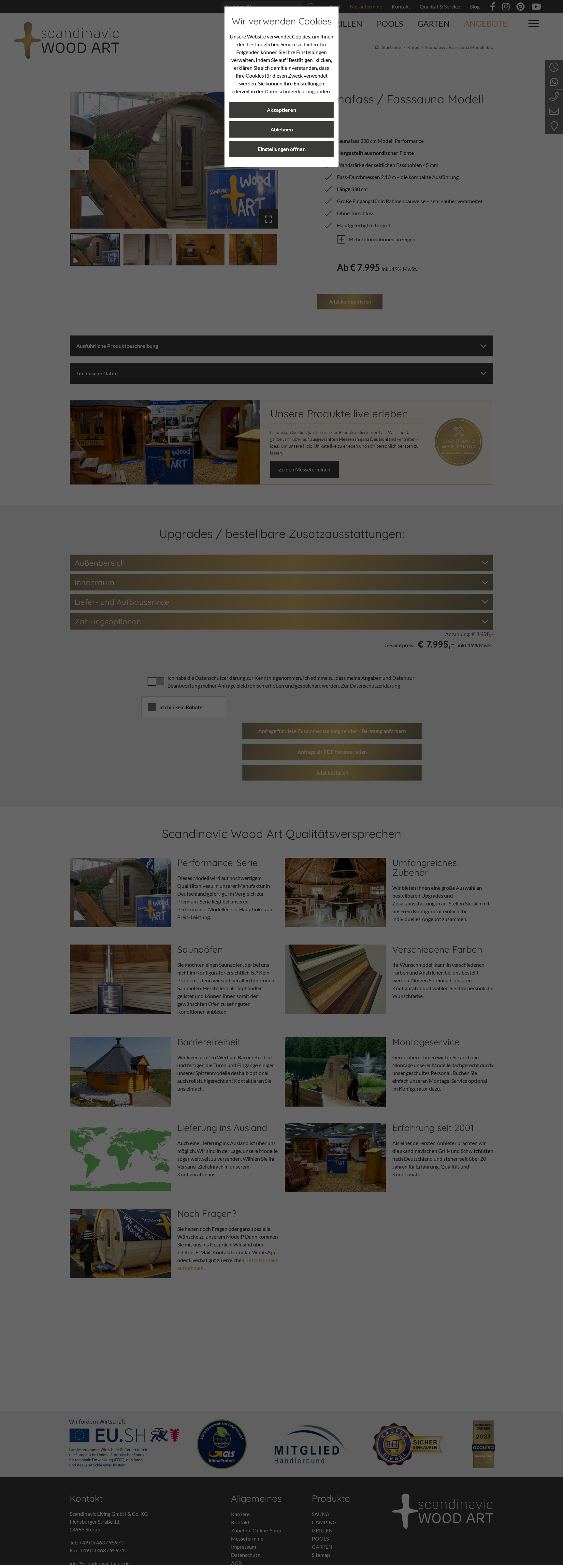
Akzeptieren (281, 110)
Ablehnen (281, 129)
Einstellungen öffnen (282, 149)
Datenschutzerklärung (290, 91)
